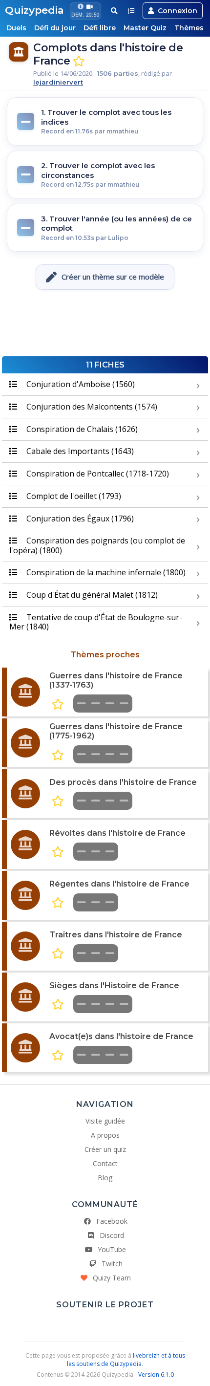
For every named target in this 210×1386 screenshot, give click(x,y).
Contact (105, 1163)
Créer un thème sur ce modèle (113, 277)
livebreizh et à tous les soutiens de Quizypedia (126, 1359)
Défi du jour (55, 27)
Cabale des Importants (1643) (79, 451)
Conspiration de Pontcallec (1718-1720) (96, 473)
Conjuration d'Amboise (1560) (79, 384)
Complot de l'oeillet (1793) (72, 496)
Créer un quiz (105, 1149)
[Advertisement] (105, 327)
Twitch (112, 1263)
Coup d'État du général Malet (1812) (91, 594)
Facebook (111, 1221)
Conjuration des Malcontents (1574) (90, 406)
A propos (105, 1135)
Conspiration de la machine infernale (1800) (105, 572)
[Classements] (131, 10)
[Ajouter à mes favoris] (79, 61)
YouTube (112, 1249)
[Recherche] (114, 10)
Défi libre (100, 27)
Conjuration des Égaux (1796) (79, 518)
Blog (105, 1177)
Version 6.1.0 (156, 1374)
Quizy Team (112, 1277)
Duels (16, 27)
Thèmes (189, 27)
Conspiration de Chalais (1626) (81, 429)
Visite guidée (105, 1121)
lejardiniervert (58, 82)
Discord (112, 1235)
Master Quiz (145, 27)
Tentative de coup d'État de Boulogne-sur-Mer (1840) (95, 622)
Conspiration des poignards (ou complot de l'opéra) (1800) (97, 545)
